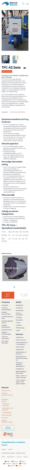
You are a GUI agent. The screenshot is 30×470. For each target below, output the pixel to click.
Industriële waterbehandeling (6, 333)
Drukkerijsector (20, 349)
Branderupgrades (6, 412)
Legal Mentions (11, 457)
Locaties (18, 322)
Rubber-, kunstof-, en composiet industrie (21, 376)
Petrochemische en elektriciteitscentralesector (21, 358)
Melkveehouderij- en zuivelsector (21, 353)
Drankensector (20, 337)
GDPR (3, 457)
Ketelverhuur (5, 417)
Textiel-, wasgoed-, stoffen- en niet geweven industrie (21, 381)
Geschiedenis (19, 308)
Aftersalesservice (6, 390)
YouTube (10, 449)
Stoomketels (5, 305)
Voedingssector (20, 369)
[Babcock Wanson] (9, 4)
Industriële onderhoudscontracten (7, 395)
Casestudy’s (19, 317)
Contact (18, 330)
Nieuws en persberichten (19, 314)
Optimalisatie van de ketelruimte (7, 409)
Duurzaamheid (19, 310)
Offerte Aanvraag (6, 71)
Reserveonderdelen (7, 415)
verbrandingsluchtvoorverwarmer (14, 137)
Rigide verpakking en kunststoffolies (21, 372)
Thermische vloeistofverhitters (6, 308)
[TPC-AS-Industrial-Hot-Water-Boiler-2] (15, 59)
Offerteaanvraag (20, 328)
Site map (19, 457)
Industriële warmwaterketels (17, 112)
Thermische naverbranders (5, 337)
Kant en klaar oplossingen (5, 342)
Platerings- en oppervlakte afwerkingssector (20, 364)
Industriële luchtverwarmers (6, 326)
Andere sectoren (20, 347)
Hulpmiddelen (19, 320)
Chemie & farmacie (21, 340)
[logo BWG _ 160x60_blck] (8, 436)
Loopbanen (19, 325)
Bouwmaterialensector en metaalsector (21, 343)
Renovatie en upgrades (5, 400)
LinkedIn (4, 449)
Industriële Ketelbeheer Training (7, 421)
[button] (8, 295)
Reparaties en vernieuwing (6, 404)
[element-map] (24, 297)
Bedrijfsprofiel (19, 305)
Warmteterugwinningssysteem (7, 322)
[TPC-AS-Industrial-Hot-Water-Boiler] (6, 59)
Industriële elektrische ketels (7, 317)
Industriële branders (7, 329)
